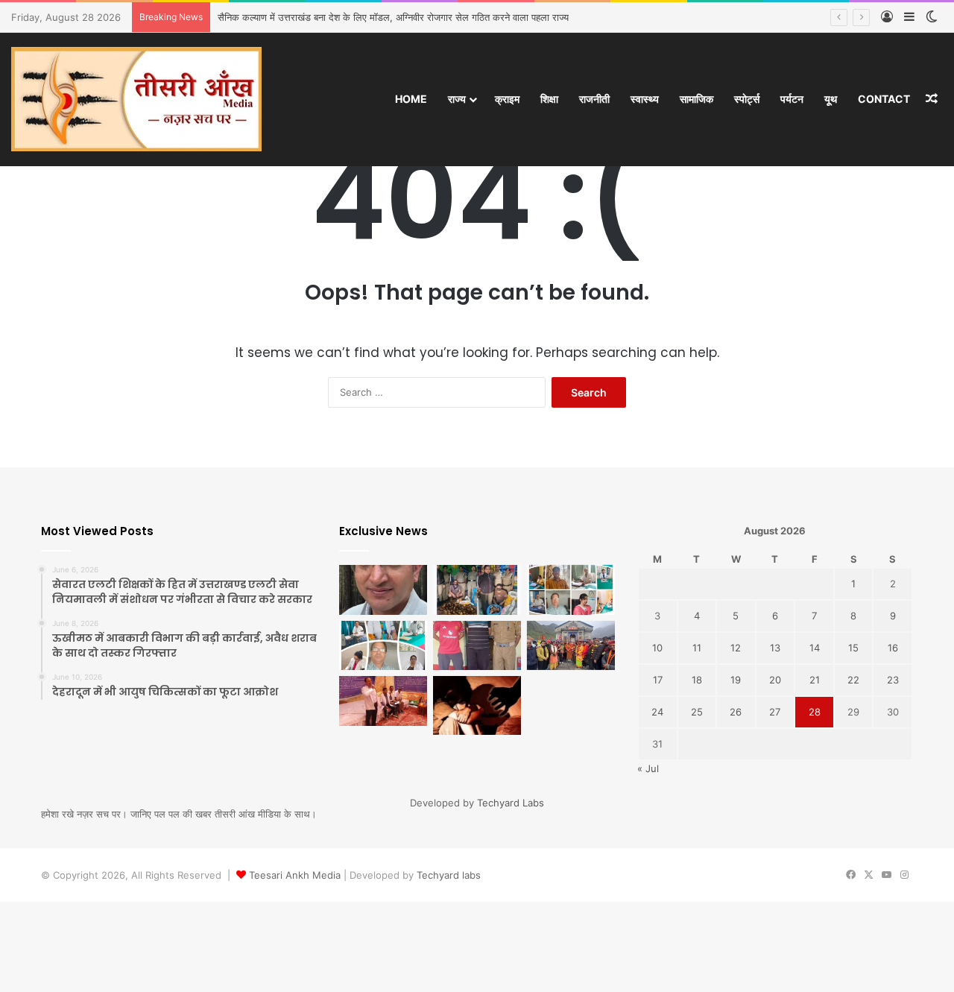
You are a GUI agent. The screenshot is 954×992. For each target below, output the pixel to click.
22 (853, 680)
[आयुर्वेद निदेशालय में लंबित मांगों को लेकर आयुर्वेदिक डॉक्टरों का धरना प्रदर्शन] (383, 701)
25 (697, 712)
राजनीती (594, 98)
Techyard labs (449, 875)
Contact (884, 98)
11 (696, 648)
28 (815, 712)
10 (657, 648)
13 (775, 648)
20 (775, 680)
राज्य (457, 98)
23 (893, 680)
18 (697, 680)
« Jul (648, 768)
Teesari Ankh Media (295, 875)
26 (736, 712)
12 (735, 648)
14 (814, 648)
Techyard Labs (510, 803)
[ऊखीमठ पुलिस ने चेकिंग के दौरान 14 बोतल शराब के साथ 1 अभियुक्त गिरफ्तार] (477, 646)
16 (893, 648)
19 (735, 680)
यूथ (830, 98)
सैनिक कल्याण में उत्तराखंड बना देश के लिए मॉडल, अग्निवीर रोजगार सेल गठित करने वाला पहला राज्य (393, 17)
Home (411, 98)
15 (853, 648)
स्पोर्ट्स (746, 98)
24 (657, 712)
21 (814, 680)
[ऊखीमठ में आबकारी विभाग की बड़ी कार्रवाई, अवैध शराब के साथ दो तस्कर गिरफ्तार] (477, 590)
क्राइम (507, 98)
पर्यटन (791, 98)
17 (658, 680)
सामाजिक (696, 98)
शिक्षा (549, 98)
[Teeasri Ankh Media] (136, 99)
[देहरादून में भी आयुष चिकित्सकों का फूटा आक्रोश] (571, 590)
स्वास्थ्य (645, 98)
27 (774, 712)
